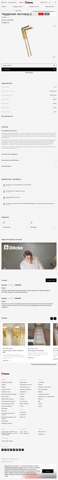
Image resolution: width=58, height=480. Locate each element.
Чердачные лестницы (10, 10)
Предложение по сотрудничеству (10, 458)
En (55, 2)
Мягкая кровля (5, 396)
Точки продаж (6, 69)
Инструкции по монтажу (26, 384)
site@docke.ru (41, 434)
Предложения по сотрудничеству (46, 396)
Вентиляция (4, 408)
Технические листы (24, 387)
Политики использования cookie (14, 467)
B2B (39, 401)
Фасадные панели (17, 6)
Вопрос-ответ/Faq (24, 403)
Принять (48, 471)
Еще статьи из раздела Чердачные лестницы (43, 364)
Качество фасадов (42, 389)
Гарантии (22, 394)
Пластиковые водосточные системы (8, 414)
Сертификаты (23, 391)
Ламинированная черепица (8, 401)
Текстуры (22, 398)
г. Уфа (10, 441)
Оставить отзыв (51, 280)
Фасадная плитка (33, 6)
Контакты (40, 384)
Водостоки (4, 410)
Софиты (4, 387)
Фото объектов (23, 401)
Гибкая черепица (49, 6)
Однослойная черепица (7, 398)
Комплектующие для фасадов (9, 394)
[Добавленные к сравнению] (49, 2)
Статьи (21, 406)
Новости (40, 406)
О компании (41, 382)
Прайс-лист (23, 417)
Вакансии (40, 398)
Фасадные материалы (7, 382)
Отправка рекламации (43, 394)
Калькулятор (23, 414)
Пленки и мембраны (7, 406)
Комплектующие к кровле (8, 403)
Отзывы (40, 403)
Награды (40, 391)
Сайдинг (4, 6)
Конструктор (23, 412)
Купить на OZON (7, 65)
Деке (3, 10)
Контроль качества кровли (44, 387)
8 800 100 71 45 (42, 431)
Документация (23, 382)
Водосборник (5, 420)
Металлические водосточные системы (9, 417)
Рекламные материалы (25, 389)
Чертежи (22, 396)
